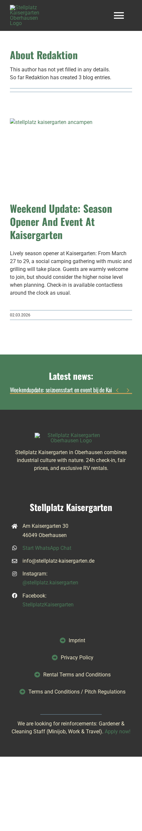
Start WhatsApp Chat (46, 548)
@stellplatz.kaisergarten (50, 582)
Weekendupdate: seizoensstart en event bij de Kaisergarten (71, 390)
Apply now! (117, 731)
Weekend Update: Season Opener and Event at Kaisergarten (61, 221)
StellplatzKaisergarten (48, 604)
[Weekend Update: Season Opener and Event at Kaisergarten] (71, 156)
